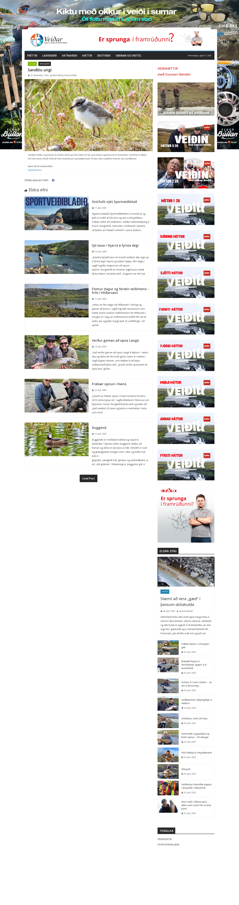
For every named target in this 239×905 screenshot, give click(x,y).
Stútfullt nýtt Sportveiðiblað (114, 201)
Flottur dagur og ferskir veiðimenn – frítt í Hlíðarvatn (120, 291)
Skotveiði (103, 55)
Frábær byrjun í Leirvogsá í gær (195, 645)
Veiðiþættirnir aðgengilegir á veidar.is (196, 701)
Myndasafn (45, 64)
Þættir (87, 55)
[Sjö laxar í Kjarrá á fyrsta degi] (57, 242)
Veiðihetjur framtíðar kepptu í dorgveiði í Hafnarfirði (196, 786)
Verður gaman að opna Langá (115, 340)
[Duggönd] (57, 425)
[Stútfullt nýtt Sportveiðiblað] (57, 199)
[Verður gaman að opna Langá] (57, 337)
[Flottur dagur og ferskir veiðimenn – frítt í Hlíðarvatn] (57, 286)
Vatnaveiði (69, 55)
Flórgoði (185, 769)
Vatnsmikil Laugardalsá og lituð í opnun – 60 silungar (195, 735)
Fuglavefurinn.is (35, 169)
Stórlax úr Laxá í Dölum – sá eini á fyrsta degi (196, 684)
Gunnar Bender (186, 611)
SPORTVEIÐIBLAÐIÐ (168, 844)
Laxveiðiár (49, 55)
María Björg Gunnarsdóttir (65, 75)
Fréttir (32, 55)
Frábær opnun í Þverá (109, 384)
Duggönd (99, 427)
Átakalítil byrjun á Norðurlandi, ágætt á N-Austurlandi (194, 665)
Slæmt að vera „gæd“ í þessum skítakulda (180, 601)
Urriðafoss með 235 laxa (194, 718)
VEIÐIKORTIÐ (165, 839)
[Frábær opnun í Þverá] (57, 381)
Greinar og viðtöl (128, 55)
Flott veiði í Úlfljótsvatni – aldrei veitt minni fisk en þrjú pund (196, 805)
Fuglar (32, 64)
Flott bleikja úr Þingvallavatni (196, 752)
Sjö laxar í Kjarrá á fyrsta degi (115, 245)
